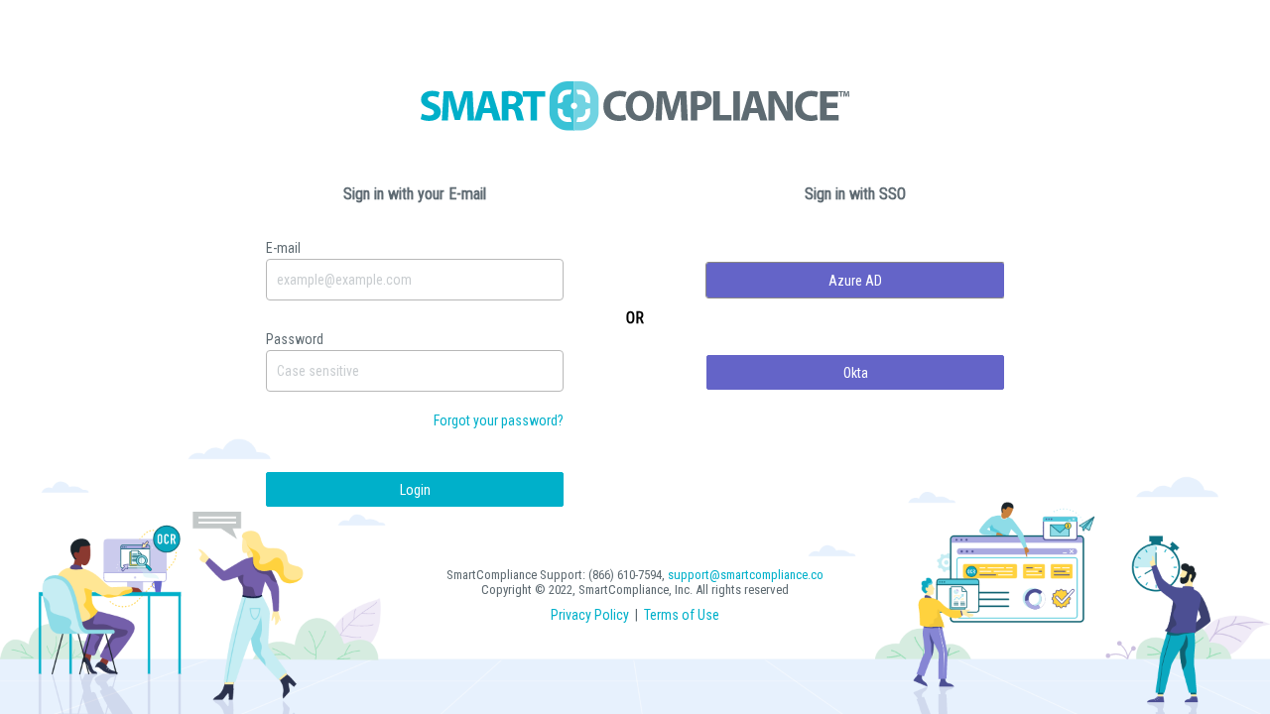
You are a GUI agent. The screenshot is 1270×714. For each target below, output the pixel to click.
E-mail (283, 248)
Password (294, 339)
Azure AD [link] (855, 281)
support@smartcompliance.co (746, 574)
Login (415, 490)
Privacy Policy (590, 615)
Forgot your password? (499, 420)
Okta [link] (855, 373)
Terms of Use (681, 615)
